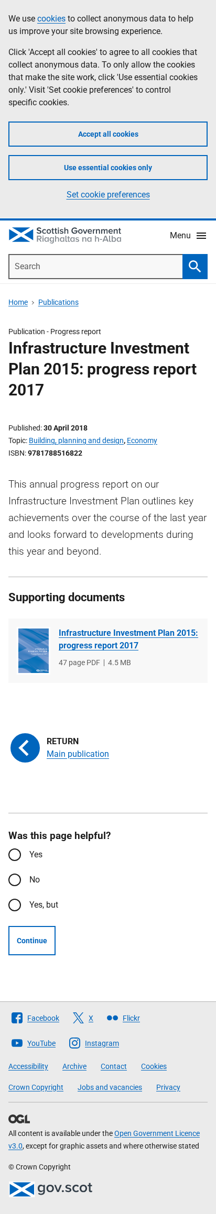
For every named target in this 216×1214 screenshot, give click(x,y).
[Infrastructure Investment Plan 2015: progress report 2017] (33, 651)
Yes (35, 854)
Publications (58, 302)
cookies (51, 19)
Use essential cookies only (108, 167)
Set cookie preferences (108, 195)
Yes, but (43, 905)
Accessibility (28, 1066)
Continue (32, 940)
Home (18, 302)
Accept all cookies (108, 134)
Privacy (168, 1087)
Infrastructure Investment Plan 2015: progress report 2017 (128, 639)
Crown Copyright (35, 1087)
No (34, 880)
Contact (114, 1066)
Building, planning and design (76, 440)
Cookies (154, 1066)
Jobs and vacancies (110, 1087)
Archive (74, 1066)
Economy (142, 440)
